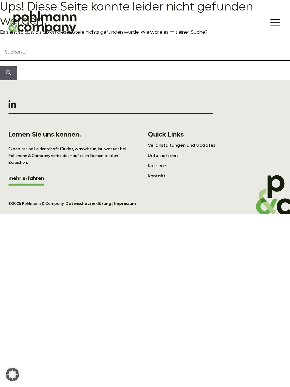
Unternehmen (163, 156)
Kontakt (156, 176)
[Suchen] (8, 73)
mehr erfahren (26, 178)
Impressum (125, 204)
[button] (12, 374)
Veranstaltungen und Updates (182, 145)
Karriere (157, 166)
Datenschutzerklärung (88, 204)
